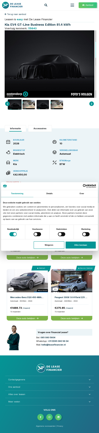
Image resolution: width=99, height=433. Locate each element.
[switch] (37, 234)
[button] (46, 5)
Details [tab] (49, 193)
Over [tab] (82, 193)
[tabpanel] (49, 161)
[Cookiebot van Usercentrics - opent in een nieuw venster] (84, 186)
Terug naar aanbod (16, 14)
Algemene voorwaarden (45, 426)
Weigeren (49, 245)
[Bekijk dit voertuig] (27, 295)
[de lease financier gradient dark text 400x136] (12, 5)
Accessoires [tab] (40, 128)
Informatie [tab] (15, 128)
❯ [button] (91, 103)
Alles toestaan (80, 245)
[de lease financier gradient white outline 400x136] (49, 368)
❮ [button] (7, 103)
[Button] (40, 417)
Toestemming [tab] (17, 193)
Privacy (60, 426)
